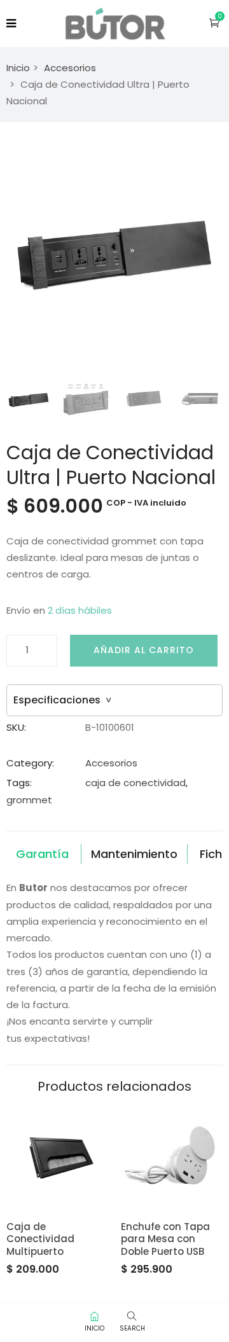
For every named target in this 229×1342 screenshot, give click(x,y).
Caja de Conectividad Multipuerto (40, 1239)
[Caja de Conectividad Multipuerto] (57, 1155)
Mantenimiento (134, 854)
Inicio (18, 67)
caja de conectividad (135, 782)
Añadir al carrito (144, 650)
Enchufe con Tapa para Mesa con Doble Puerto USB (165, 1239)
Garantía (42, 854)
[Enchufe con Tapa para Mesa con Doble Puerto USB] (172, 1155)
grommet (29, 799)
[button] (214, 22)
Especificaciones (62, 700)
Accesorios (70, 67)
